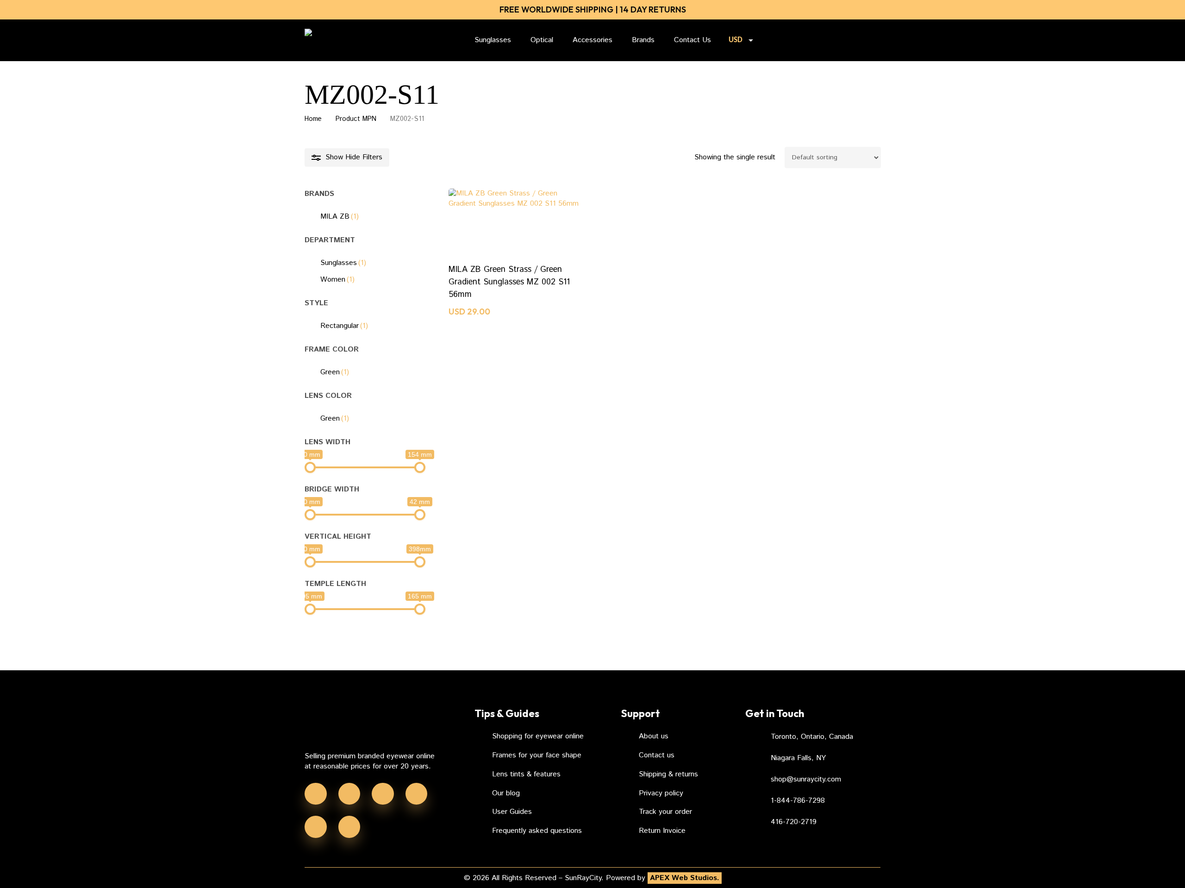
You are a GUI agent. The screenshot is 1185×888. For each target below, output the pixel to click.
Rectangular (344, 326)
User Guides (512, 811)
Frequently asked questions (537, 830)
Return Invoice (662, 830)
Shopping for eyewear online (538, 736)
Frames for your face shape (536, 755)
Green (334, 372)
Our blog (506, 793)
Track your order (665, 811)
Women (337, 279)
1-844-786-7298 (798, 800)
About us (653, 736)
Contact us (656, 755)
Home (313, 119)
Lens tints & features (526, 774)
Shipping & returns (668, 774)
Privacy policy (661, 793)
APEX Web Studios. (684, 878)
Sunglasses (343, 263)
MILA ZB (339, 216)
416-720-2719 (794, 822)
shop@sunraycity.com (806, 779)
